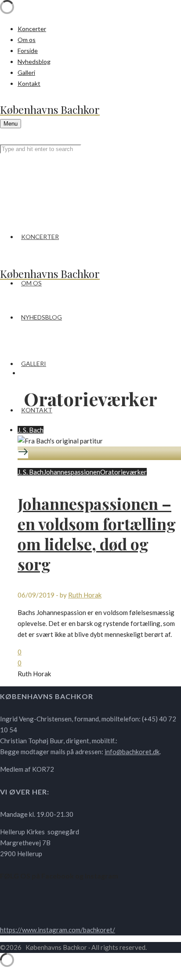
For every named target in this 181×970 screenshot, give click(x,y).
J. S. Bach (30, 430)
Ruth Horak (84, 595)
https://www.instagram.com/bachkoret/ (57, 930)
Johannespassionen (71, 472)
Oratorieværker (123, 472)
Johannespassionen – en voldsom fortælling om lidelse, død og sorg (97, 533)
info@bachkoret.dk (132, 752)
